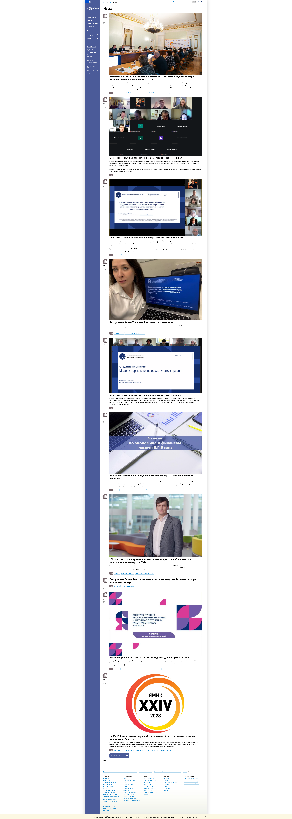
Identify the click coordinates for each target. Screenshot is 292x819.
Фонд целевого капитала (109, 792)
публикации (117, 573)
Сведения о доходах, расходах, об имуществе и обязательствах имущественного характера (111, 798)
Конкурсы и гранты (148, 790)
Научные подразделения (149, 778)
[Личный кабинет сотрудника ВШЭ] (201, 1)
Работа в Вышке (106, 810)
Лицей (124, 778)
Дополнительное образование (130, 792)
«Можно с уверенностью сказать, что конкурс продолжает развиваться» (149, 657)
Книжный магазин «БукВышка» (170, 782)
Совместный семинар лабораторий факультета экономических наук (146, 157)
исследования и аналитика (127, 489)
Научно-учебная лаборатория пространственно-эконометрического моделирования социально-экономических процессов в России (135, 175)
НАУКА (145, 776)
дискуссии (116, 489)
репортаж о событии (119, 175)
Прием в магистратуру (128, 788)
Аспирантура (126, 790)
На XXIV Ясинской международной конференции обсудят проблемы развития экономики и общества (152, 737)
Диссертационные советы (149, 784)
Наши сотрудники (91, 17)
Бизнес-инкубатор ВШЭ (128, 796)
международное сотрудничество (150, 750)
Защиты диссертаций (148, 786)
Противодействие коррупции (110, 794)
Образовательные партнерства (130, 798)
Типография (166, 784)
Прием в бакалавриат (128, 784)
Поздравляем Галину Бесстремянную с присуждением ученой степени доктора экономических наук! (152, 581)
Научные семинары (92, 23)
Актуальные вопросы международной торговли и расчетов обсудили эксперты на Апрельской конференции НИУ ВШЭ (152, 78)
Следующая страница (119, 755)
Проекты (89, 20)
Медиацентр (166, 786)
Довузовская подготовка (129, 780)
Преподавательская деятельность (92, 34)
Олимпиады (126, 782)
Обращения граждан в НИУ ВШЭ (110, 790)
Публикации (90, 31)
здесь (171, 816)
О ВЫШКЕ (106, 776)
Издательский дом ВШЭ (169, 780)
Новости (185, 771)
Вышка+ (125, 786)
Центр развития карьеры (129, 794)
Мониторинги (147, 782)
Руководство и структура (108, 780)
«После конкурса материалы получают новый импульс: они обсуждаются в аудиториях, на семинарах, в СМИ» (150, 561)
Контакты (89, 38)
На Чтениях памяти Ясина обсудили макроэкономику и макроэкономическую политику (151, 477)
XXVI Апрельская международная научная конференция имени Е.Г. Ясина (160, 92)
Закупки (105, 788)
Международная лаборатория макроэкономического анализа (167, 771)
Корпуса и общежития (108, 786)
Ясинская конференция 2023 (166, 750)
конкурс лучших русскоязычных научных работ (144, 573)
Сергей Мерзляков (91, 58)
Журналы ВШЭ (167, 788)
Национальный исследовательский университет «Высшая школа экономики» (120, 771)
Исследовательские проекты (150, 780)
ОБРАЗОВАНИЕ (127, 776)
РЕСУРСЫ (166, 776)
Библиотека (166, 778)
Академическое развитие (149, 788)
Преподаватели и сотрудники (109, 784)
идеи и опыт (117, 750)
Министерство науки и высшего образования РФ (191, 779)
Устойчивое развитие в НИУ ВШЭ (110, 782)
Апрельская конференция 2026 (121, 92)
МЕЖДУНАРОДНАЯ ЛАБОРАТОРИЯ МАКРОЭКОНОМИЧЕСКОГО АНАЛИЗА (93, 7)
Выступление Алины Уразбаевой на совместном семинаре (141, 322)
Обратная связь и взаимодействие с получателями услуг (131, 801)
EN (195, 1)
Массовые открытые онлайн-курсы (191, 783)
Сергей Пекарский (91, 46)
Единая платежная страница (109, 808)
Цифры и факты (106, 778)
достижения (117, 586)
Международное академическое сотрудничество (139, 92)
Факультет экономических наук (153, 489)
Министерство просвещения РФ (191, 781)
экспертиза (138, 750)
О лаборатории (91, 14)
